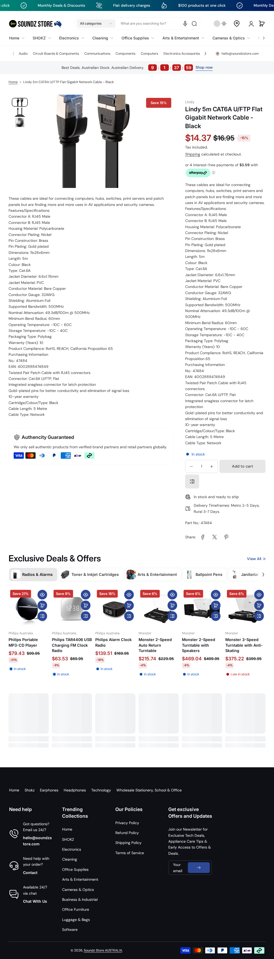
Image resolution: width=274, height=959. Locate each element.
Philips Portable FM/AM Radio (110, 642)
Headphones (75, 790)
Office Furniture (75, 909)
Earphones (49, 790)
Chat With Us (35, 901)
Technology (101, 790)
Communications (97, 53)
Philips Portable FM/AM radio (23, 642)
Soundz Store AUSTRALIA (103, 950)
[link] (203, 537)
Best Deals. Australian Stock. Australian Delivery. (126, 67)
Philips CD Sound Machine (68, 642)
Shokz (30, 790)
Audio (23, 53)
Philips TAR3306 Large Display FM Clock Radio (241, 645)
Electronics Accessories (181, 53)
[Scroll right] (260, 37)
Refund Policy (127, 832)
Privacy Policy (127, 822)
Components (125, 53)
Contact (30, 872)
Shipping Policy (128, 842)
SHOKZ (68, 839)
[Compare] (192, 481)
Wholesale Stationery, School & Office (149, 790)
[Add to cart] (42, 605)
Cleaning (69, 859)
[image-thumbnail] (20, 102)
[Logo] (35, 23)
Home (13, 82)
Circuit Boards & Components (56, 53)
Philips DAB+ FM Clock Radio (154, 642)
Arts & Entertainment (80, 879)
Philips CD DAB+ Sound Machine (197, 642)
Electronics (71, 849)
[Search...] (194, 23)
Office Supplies (75, 869)
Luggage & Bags (76, 919)
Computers (149, 53)
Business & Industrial (80, 899)
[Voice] (185, 23)
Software (70, 929)
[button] (96, 23)
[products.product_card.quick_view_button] (42, 594)
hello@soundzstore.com (37, 840)
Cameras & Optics (78, 889)
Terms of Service (129, 852)
